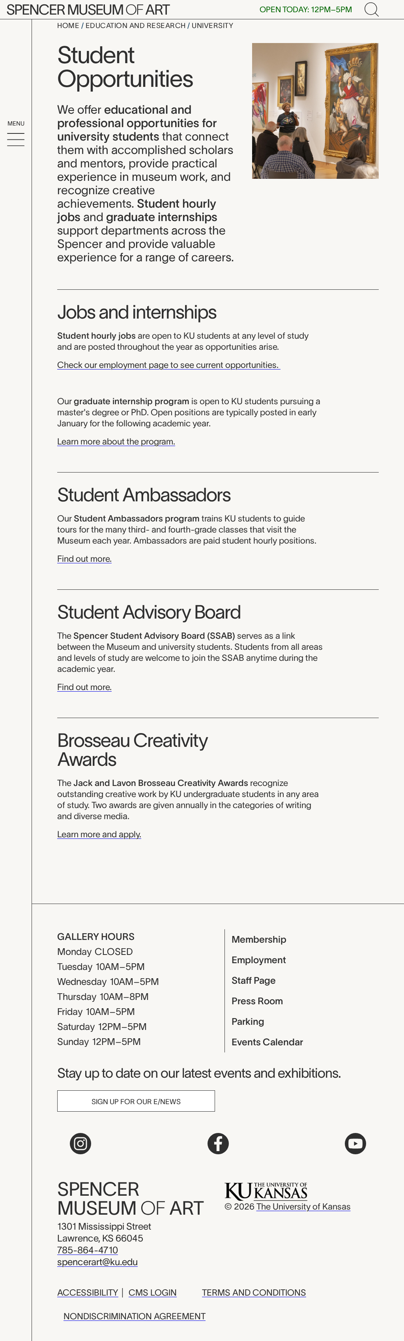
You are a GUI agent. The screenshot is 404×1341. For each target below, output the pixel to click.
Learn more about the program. (116, 441)
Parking (248, 1021)
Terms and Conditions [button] (254, 1292)
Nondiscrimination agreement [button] (135, 1316)
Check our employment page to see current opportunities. (169, 364)
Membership (259, 939)
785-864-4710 (87, 1250)
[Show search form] (372, 9)
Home (69, 26)
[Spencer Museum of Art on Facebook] (218, 1143)
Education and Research (137, 26)
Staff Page (254, 980)
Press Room (257, 1001)
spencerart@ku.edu (97, 1262)
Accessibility (87, 1292)
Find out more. (84, 558)
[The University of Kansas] (265, 1191)
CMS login (153, 1292)
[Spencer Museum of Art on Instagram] (80, 1143)
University (212, 26)
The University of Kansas (303, 1206)
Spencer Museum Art (87, 9)
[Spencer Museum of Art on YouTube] (355, 1143)
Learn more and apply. (99, 834)
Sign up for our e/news (136, 1102)
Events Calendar (267, 1042)
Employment (259, 960)
